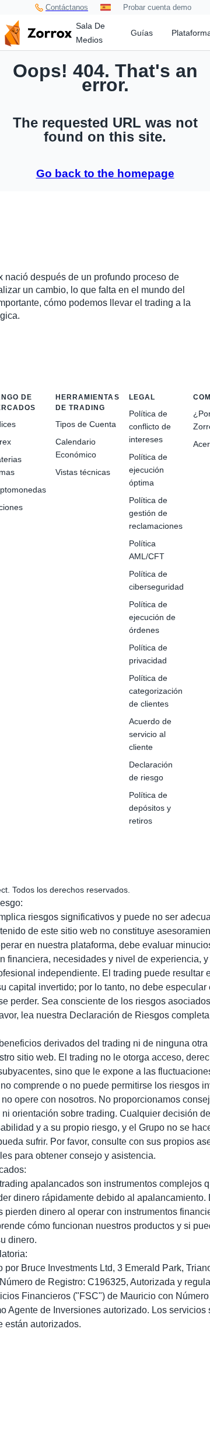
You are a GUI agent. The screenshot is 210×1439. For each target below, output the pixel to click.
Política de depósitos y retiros (150, 807)
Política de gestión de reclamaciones (156, 513)
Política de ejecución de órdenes (152, 617)
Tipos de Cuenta (85, 424)
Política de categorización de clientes (156, 690)
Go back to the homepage (105, 173)
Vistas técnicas (82, 472)
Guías (142, 32)
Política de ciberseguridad (156, 580)
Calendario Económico (75, 448)
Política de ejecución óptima (148, 469)
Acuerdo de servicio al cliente (150, 734)
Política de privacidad (148, 654)
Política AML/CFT (146, 550)
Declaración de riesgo (151, 771)
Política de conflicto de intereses (150, 426)
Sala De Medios (90, 32)
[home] (38, 32)
